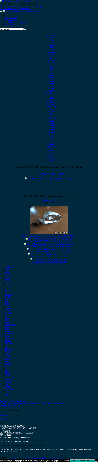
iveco (51, 86)
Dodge (51, 65)
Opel (52, 123)
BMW (51, 45)
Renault (51, 132)
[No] (96, 461)
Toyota (51, 155)
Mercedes (52, 111)
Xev (51, 162)
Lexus (51, 104)
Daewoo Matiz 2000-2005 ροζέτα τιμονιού (49, 261)
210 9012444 (5, 6)
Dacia (51, 58)
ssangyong (51, 146)
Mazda (51, 109)
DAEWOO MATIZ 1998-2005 (51, 174)
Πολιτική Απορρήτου (86, 461)
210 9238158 (28, 6)
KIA (51, 95)
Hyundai (51, 81)
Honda (51, 79)
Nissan (51, 120)
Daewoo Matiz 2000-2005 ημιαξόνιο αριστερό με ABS (49, 241)
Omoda (52, 125)
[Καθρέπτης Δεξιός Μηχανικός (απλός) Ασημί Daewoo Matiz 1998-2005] (49, 234)
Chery (51, 49)
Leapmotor (51, 102)
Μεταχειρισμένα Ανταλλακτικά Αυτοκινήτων (42, 458)
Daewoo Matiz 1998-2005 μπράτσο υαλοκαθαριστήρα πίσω (49, 246)
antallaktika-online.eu (15, 458)
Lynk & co (51, 107)
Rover (51, 134)
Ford (51, 72)
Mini (51, 116)
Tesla (52, 153)
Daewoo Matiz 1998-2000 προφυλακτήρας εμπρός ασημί (49, 166)
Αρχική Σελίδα (11, 17)
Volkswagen (52, 157)
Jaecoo (51, 88)
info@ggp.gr (5, 430)
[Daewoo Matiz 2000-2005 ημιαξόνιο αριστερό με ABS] (49, 239)
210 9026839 (39, 6)
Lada (52, 97)
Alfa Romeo (52, 35)
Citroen (52, 54)
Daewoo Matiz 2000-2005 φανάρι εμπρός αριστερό (49, 251)
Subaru (51, 148)
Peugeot (51, 127)
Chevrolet (52, 51)
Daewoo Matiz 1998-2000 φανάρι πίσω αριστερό (49, 256)
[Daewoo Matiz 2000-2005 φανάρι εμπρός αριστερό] (49, 249)
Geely (51, 74)
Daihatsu (51, 63)
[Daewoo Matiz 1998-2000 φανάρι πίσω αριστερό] (49, 254)
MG (51, 114)
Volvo (51, 160)
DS (51, 68)
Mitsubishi (51, 118)
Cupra (51, 56)
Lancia (51, 100)
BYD (51, 47)
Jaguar (51, 91)
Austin (51, 40)
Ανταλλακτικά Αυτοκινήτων (16, 22)
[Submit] (25, 29)
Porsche (51, 130)
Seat (51, 139)
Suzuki (51, 150)
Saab (52, 137)
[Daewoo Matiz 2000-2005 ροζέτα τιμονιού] (48, 259)
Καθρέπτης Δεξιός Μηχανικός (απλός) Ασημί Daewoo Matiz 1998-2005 (49, 236)
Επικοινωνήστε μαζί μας (10, 406)
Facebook (4, 415)
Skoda (51, 141)
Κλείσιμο (74, 461)
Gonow (51, 77)
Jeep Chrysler (51, 93)
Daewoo (51, 61)
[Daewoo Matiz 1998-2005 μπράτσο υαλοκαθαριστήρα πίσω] (49, 244)
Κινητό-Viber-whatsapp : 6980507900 (15, 9)
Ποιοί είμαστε (11, 20)
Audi (52, 38)
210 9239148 (16, 6)
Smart (51, 143)
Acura (51, 42)
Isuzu (51, 84)
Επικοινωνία (10, 24)
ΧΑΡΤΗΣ (4, 419)
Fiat (51, 70)
